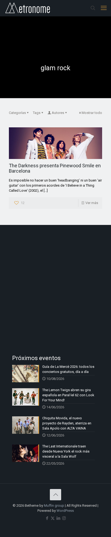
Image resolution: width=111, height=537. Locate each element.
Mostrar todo (92, 113)
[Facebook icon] (47, 518)
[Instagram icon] (64, 518)
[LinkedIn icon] (58, 518)
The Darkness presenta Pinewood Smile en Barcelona (55, 168)
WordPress (65, 511)
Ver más (91, 203)
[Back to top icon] (55, 494)
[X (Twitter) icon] (53, 518)
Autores (58, 113)
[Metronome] (28, 8)
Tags (36, 113)
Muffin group (54, 505)
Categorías (17, 113)
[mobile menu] (103, 8)
